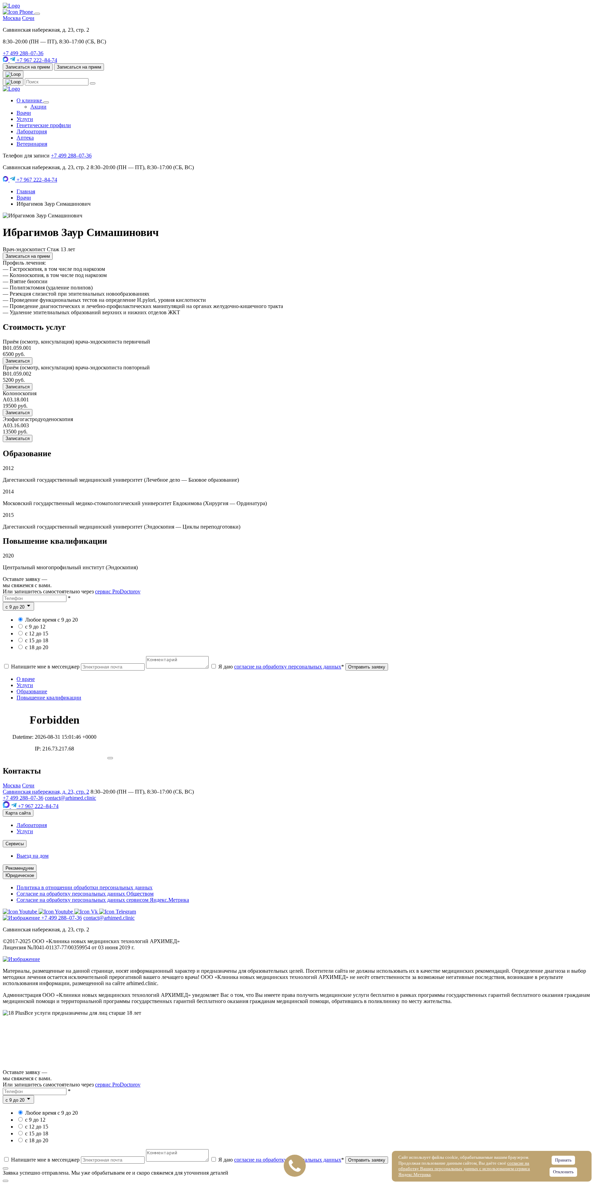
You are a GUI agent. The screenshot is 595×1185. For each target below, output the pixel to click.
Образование (32, 691)
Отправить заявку (366, 667)
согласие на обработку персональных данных (287, 667)
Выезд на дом (33, 856)
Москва (12, 18)
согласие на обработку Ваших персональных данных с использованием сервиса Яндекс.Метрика (464, 1169)
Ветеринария (32, 144)
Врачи (24, 113)
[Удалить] (92, 83)
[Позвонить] (18, 12)
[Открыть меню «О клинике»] (46, 102)
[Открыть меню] (37, 14)
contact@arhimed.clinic (70, 798)
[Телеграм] (117, 912)
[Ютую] (21, 912)
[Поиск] (13, 82)
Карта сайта (18, 813)
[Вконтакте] (86, 912)
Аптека (25, 138)
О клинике (30, 100)
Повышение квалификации (49, 698)
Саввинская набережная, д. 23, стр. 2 (46, 792)
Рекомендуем (20, 868)
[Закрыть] (110, 758)
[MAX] (6, 60)
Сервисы (15, 843)
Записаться (18, 361)
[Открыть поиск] (13, 74)
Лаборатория (32, 131)
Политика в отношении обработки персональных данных (85, 887)
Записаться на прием (28, 67)
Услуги (25, 119)
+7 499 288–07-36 (23, 53)
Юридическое (20, 875)
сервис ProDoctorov (117, 591)
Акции (38, 107)
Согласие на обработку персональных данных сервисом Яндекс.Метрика (103, 900)
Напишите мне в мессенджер (45, 667)
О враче (26, 679)
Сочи (28, 18)
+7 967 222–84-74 (36, 60)
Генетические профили (44, 125)
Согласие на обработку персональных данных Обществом (85, 894)
